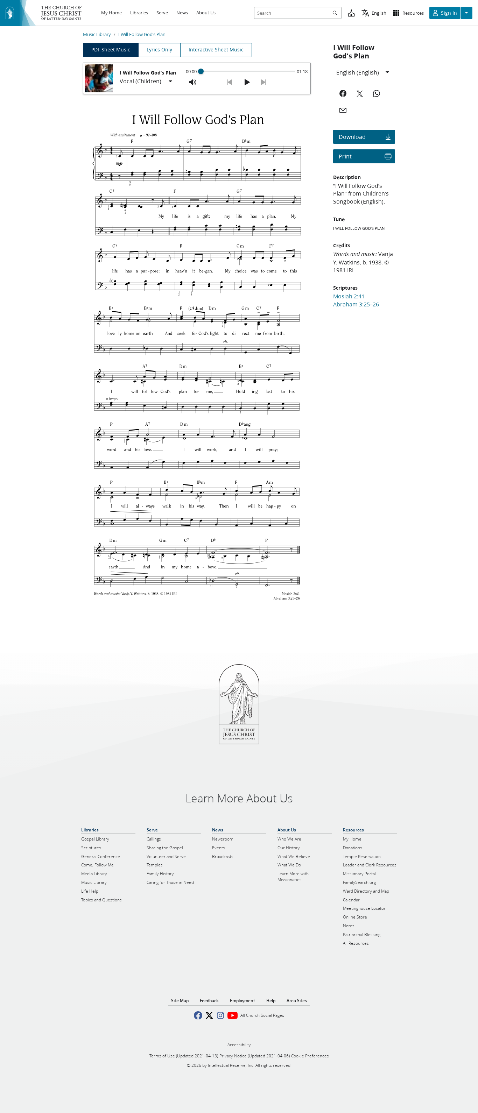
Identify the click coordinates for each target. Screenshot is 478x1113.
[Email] (343, 110)
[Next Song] (263, 82)
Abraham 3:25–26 (356, 304)
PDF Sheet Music (110, 49)
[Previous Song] (230, 82)
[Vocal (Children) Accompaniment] (146, 81)
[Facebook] (343, 93)
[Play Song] (247, 82)
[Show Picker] (170, 81)
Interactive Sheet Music (216, 49)
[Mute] (193, 82)
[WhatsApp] (377, 93)
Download (352, 137)
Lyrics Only (159, 49)
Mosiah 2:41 (349, 296)
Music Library (97, 34)
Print (345, 156)
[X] (360, 93)
